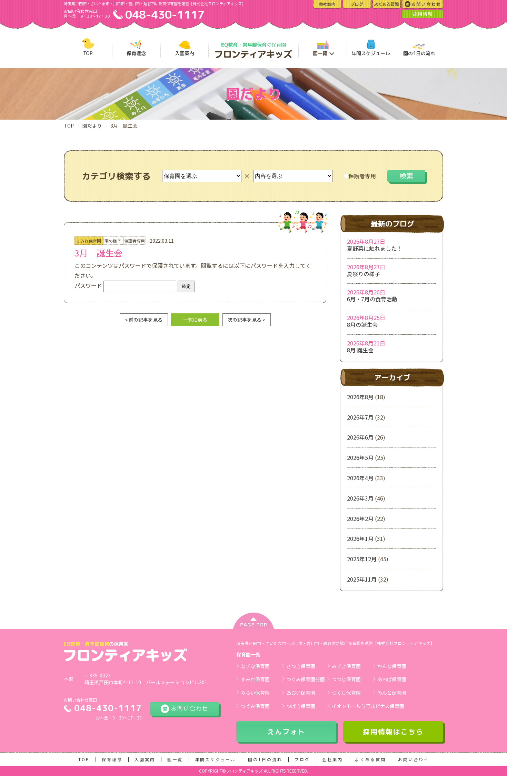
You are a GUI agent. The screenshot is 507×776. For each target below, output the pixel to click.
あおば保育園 (391, 679)
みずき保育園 (346, 666)
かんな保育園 (391, 666)
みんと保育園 (391, 692)
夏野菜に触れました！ (374, 248)
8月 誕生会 (360, 350)
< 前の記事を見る (143, 319)
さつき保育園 (300, 666)
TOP (69, 125)
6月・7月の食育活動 (372, 299)
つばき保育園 (300, 706)
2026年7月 (360, 417)
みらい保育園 (255, 692)
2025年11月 (362, 579)
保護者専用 (362, 176)
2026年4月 (360, 478)
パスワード (88, 285)
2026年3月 (360, 498)
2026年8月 (360, 397)
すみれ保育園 (255, 679)
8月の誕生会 (362, 324)
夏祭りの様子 (363, 274)
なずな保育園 (255, 666)
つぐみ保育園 (255, 706)
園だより (92, 125)
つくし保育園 (346, 692)
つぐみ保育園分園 (305, 679)
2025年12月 (362, 559)
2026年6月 (360, 437)
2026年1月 (360, 538)
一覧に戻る (195, 319)
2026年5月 (360, 457)
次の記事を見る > (246, 319)
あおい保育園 (300, 692)
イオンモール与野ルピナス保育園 (368, 706)
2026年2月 (360, 518)
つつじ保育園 (346, 679)
